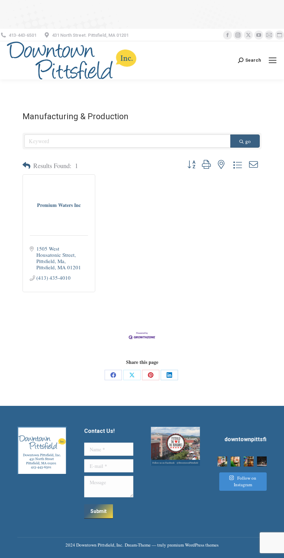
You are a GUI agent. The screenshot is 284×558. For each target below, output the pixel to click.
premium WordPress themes (193, 545)
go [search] (248, 141)
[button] (26, 166)
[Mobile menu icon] (272, 60)
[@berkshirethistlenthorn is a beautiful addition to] (222, 461)
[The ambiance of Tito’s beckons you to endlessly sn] (249, 461)
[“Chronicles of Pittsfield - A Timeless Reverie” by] (262, 461)
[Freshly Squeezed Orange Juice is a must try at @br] (235, 461)
